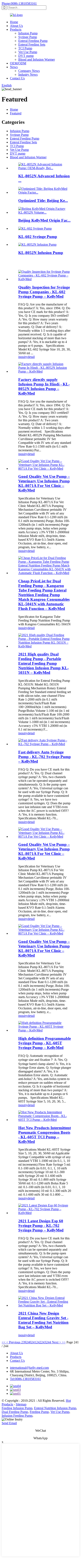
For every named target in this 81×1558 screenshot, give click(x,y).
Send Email (9, 1423)
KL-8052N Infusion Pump (40, 252)
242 (38, 1342)
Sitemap (21, 1404)
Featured (15, 113)
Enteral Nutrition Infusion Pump (55, 1408)
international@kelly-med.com (29, 1367)
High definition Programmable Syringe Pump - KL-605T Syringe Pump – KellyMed (44, 1043)
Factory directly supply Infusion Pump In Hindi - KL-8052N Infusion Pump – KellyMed (44, 386)
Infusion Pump (28, 33)
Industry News (28, 74)
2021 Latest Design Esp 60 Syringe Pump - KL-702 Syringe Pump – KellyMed (41, 1225)
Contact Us (17, 78)
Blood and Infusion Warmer (36, 59)
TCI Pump (25, 48)
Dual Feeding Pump (15, 1412)
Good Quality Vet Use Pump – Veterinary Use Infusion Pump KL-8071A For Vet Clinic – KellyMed (44, 483)
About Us (16, 26)
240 (28, 1342)
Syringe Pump (27, 37)
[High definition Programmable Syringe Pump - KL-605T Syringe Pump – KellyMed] (44, 1030)
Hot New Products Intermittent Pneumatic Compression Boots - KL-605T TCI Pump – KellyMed (44, 1135)
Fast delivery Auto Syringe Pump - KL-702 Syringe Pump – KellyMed (44, 756)
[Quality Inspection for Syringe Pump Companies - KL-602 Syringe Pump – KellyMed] (44, 279)
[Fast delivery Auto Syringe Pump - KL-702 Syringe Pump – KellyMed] (44, 744)
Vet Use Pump (27, 52)
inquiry (23, 357)
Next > (56, 1342)
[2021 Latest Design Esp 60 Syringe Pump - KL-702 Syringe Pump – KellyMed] (44, 1213)
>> (64, 1342)
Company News (29, 71)
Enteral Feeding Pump (33, 41)
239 (23, 1342)
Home (14, 22)
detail (31, 357)
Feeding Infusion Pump (17, 1408)
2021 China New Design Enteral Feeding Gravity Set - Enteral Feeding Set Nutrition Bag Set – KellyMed (43, 1320)
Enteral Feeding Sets (31, 44)
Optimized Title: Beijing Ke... (43, 200)
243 (43, 1342)
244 (48, 1342)
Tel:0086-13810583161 (25, 1379)
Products (15, 29)
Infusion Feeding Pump (17, 1415)
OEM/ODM (18, 63)
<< (3, 1342)
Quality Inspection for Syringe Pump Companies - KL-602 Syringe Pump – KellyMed (44, 292)
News (14, 67)
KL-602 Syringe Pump (37, 236)
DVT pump (26, 56)
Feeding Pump (39, 1412)
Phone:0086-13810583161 (19, 3)
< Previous (13, 1342)
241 (33, 1342)
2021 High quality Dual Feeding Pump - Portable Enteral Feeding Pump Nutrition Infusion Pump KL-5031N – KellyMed (43, 663)
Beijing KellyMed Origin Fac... (44, 220)
